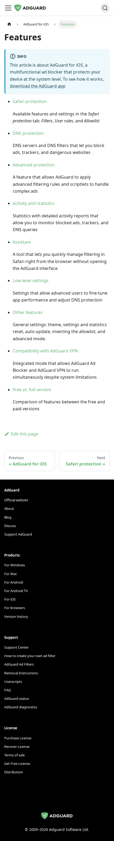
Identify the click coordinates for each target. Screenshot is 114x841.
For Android (13, 582)
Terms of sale (14, 755)
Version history (16, 616)
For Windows (14, 565)
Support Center (16, 647)
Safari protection (30, 101)
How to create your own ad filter (29, 655)
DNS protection (28, 133)
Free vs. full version (32, 390)
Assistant (22, 242)
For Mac (10, 573)
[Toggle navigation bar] (8, 8)
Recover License (16, 746)
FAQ (7, 690)
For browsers (14, 607)
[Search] (105, 8)
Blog (7, 517)
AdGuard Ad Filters (19, 664)
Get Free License (17, 763)
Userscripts (13, 681)
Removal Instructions (21, 673)
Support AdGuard (18, 534)
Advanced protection (34, 165)
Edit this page (24, 434)
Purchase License (17, 738)
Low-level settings (31, 280)
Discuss (10, 525)
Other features (28, 312)
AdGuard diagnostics (20, 707)
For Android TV (16, 590)
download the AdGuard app (37, 86)
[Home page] (9, 24)
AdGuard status (16, 698)
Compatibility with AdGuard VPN (45, 351)
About (9, 508)
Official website (16, 500)
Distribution (13, 772)
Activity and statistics (34, 203)
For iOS (10, 599)
